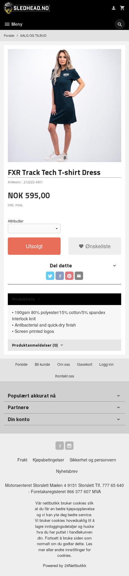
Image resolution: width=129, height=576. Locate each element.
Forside (9, 35)
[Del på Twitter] (50, 276)
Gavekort (84, 364)
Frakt (22, 460)
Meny (16, 24)
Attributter (15, 220)
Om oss (63, 364)
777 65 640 (113, 485)
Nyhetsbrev (67, 471)
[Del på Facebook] (60, 276)
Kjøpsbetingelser (48, 460)
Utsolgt (34, 246)
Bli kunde (42, 364)
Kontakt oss (64, 375)
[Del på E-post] (79, 276)
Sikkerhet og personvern (93, 460)
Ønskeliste (97, 246)
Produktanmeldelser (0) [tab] (35, 345)
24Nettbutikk (75, 565)
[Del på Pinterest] (69, 276)
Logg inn (106, 364)
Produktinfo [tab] (23, 299)
